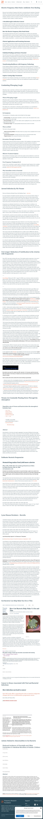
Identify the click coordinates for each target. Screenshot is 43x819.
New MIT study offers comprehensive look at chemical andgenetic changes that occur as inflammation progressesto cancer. (21, 694)
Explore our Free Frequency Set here (14, 167)
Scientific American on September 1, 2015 (22, 538)
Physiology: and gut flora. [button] (8, 663)
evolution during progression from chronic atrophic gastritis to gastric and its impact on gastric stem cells (17, 736)
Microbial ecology (10, 424)
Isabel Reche (7, 410)
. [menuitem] (4, 651)
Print (32, 605)
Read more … (5, 648)
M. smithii (35, 480)
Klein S (12, 654)
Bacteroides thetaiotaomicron (9, 480)
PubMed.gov (32, 298)
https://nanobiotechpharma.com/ (31, 381)
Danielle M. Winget (9, 414)
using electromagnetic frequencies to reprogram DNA (27, 303)
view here (29, 193)
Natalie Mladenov (8, 413)
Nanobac (14, 351)
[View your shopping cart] (36, 2)
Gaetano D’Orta (8, 411)
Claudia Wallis (17, 613)
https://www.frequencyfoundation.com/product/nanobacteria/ (15, 384)
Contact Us (27, 805)
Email (29, 605)
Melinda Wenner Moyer (8, 538)
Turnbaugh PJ (8, 654)
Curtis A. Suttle (8, 416)
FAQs (26, 803)
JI (15, 654)
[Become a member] (41, 2)
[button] (40, 808)
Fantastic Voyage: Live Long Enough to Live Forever (16, 310)
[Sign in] (38, 2)
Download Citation (9, 422)
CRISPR (20, 304)
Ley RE (4, 654)
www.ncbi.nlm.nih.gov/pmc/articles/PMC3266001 (13, 356)
